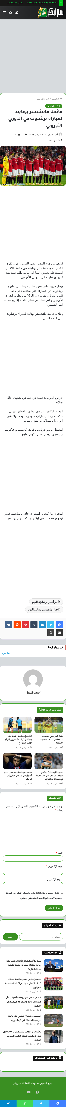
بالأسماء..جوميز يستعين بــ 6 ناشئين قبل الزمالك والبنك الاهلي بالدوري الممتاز (22, 1036)
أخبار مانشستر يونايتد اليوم (43, 609)
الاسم (59, 852)
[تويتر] (50, 624)
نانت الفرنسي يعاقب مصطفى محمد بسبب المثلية (51, 739)
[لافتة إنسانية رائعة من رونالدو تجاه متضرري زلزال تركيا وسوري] (17, 725)
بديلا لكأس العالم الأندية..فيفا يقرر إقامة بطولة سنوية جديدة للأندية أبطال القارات (23, 965)
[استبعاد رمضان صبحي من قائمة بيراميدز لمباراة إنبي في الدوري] (53, 1020)
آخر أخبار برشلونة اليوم (45, 602)
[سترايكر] (50, 12)
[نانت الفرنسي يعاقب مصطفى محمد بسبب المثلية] (48, 725)
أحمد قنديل (53, 134)
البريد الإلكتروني (54, 866)
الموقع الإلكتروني (55, 879)
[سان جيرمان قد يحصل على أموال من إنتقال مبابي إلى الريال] (17, 761)
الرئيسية (55, 98)
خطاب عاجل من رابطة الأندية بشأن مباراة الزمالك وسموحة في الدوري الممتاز (23, 1002)
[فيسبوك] (59, 624)
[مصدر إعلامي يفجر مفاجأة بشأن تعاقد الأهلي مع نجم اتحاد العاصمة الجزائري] (53, 983)
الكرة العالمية (42, 98)
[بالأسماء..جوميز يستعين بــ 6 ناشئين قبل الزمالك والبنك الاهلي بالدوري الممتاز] (53, 1036)
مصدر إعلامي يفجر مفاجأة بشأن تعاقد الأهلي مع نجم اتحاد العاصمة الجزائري (23, 983)
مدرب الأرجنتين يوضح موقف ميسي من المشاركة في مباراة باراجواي (49, 776)
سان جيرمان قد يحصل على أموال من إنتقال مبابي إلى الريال (18, 776)
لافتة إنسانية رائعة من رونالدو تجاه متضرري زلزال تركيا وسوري (18, 739)
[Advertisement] (33, 54)
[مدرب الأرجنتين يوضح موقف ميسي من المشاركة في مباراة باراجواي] (48, 761)
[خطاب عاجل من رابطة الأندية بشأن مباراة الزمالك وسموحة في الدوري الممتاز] (53, 1002)
